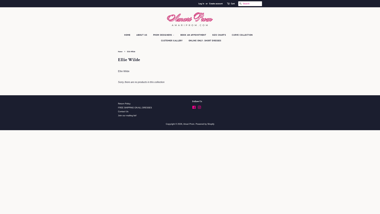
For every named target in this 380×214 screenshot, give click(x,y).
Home (127, 35)
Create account (216, 3)
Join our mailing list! (127, 115)
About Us (141, 35)
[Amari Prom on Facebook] (194, 108)
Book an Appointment (193, 35)
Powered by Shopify (205, 124)
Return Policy (124, 104)
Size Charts (219, 35)
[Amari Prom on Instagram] (199, 108)
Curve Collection (242, 35)
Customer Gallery (172, 40)
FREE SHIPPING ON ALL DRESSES (135, 108)
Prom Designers (163, 35)
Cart (233, 3)
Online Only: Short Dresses (205, 40)
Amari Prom (188, 124)
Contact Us (123, 111)
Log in (201, 3)
